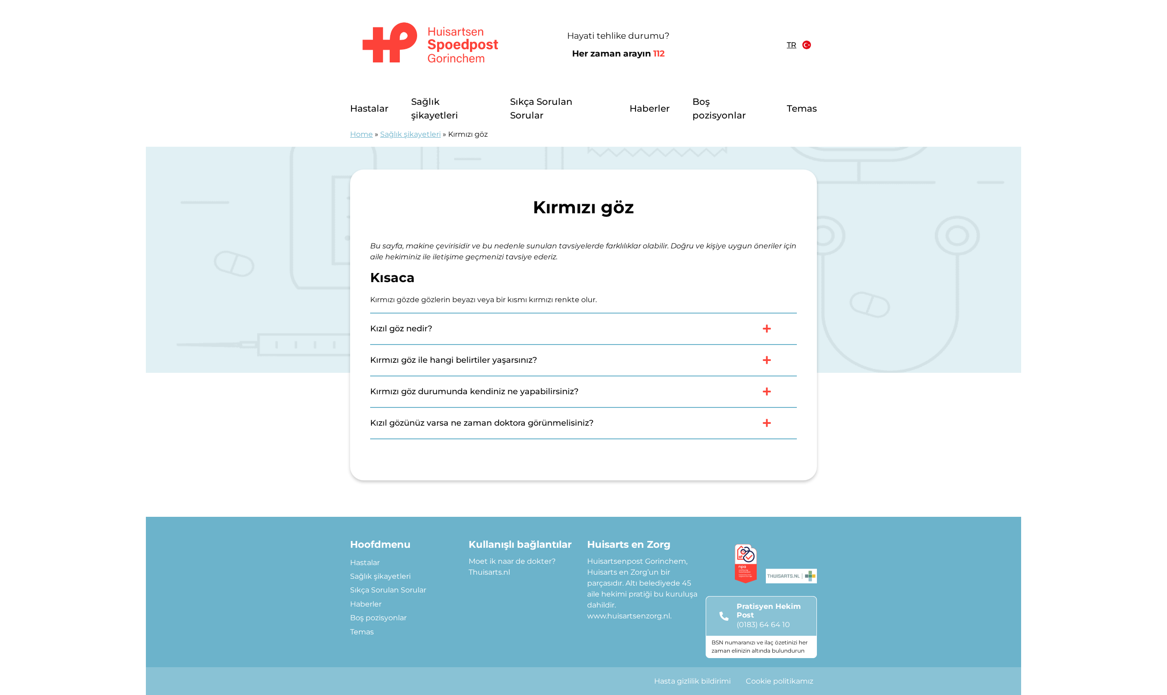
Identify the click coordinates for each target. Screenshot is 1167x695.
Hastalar (369, 108)
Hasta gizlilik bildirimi (692, 681)
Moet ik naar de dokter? (512, 561)
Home (361, 134)
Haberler (650, 108)
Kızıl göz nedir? (401, 329)
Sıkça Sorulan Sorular (541, 108)
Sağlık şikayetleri (434, 108)
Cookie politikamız (779, 681)
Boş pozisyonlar (719, 108)
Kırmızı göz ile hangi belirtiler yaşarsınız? (453, 360)
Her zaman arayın (618, 53)
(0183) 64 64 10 (763, 624)
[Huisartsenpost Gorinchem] (430, 45)
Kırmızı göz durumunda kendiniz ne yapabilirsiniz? (474, 391)
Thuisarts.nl (489, 572)
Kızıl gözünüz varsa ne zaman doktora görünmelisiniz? (482, 423)
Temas (802, 108)
